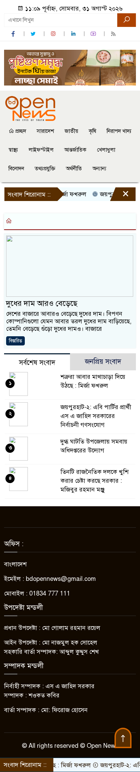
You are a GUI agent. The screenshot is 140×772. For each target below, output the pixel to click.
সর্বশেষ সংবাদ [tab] (37, 362)
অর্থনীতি (74, 168)
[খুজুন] (126, 20)
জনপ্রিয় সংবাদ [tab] (103, 361)
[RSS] (114, 34)
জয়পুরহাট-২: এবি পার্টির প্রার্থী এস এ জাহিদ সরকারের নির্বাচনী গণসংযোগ (95, 416)
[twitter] (34, 34)
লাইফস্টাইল (41, 149)
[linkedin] (74, 34)
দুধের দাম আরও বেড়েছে (41, 303)
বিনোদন (16, 168)
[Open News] (30, 108)
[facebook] (14, 34)
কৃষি (92, 131)
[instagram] (54, 34)
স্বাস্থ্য (13, 149)
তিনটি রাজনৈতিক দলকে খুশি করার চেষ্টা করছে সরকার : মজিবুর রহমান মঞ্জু (94, 480)
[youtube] (94, 34)
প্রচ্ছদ (20, 131)
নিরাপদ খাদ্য (119, 131)
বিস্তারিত (15, 341)
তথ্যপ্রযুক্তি (45, 168)
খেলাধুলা (106, 149)
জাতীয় (71, 131)
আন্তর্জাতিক (75, 149)
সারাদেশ (45, 131)
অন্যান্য (99, 168)
